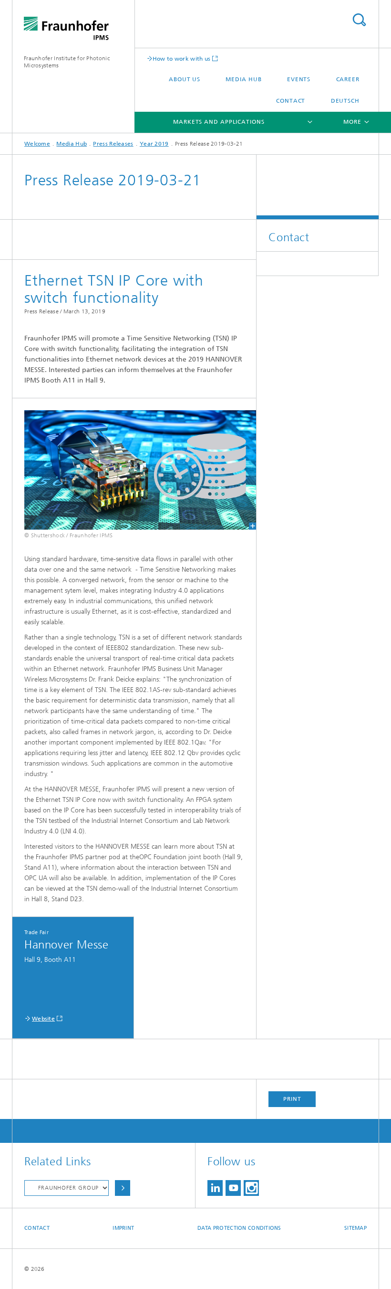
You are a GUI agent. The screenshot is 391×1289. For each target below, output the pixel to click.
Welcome (37, 143)
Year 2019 (154, 143)
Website (43, 1018)
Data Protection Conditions (239, 1228)
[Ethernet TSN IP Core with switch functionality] (134, 470)
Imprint (123, 1228)
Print (292, 1099)
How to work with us (182, 58)
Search (359, 20)
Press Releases (113, 143)
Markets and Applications (219, 121)
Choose (122, 1188)
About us (184, 79)
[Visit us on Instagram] (251, 1188)
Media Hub (243, 79)
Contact (290, 100)
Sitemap (355, 1228)
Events (298, 79)
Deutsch (345, 100)
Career (348, 79)
